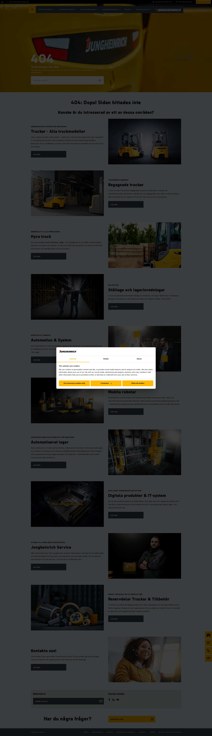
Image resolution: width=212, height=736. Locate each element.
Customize (105, 383)
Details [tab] (106, 359)
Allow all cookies (137, 383)
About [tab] (139, 359)
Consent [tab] (73, 359)
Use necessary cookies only (74, 383)
